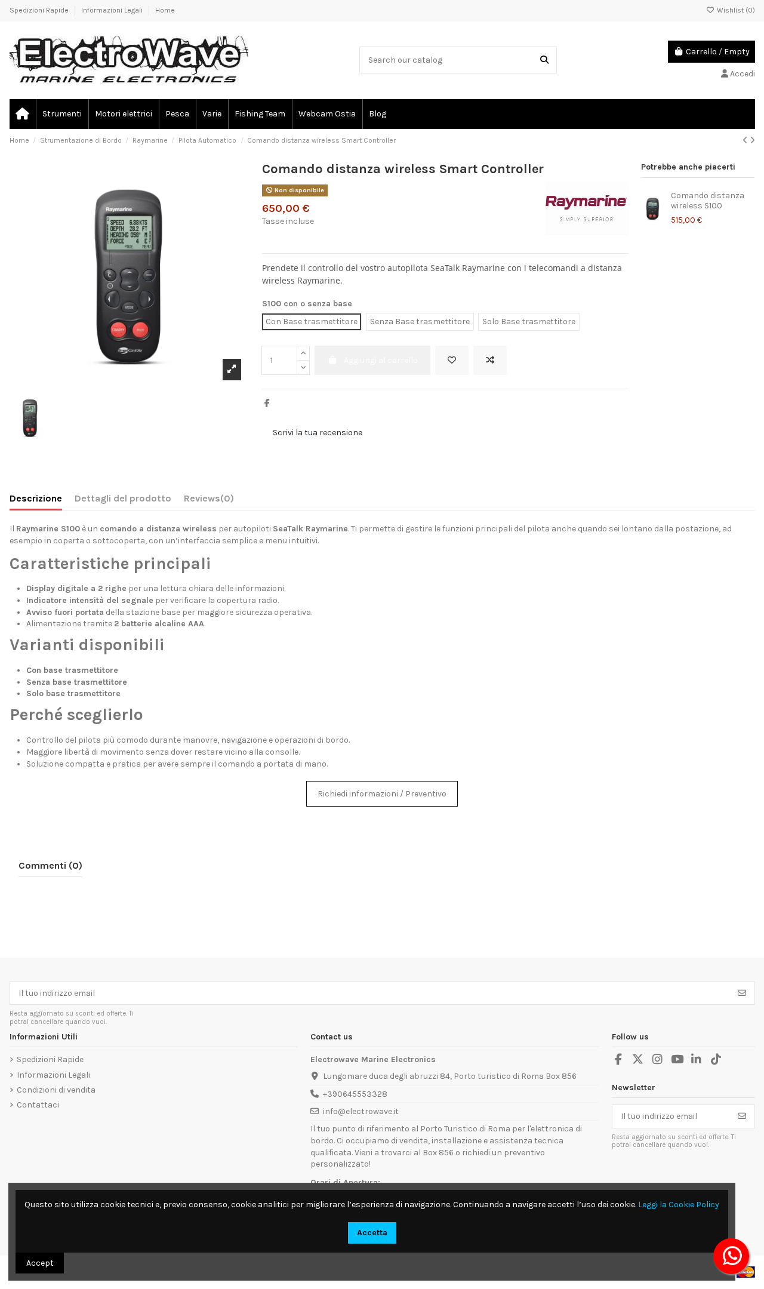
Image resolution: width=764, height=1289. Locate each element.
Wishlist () (735, 10)
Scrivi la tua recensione (317, 432)
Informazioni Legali (112, 10)
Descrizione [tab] (36, 498)
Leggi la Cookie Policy (678, 1204)
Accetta (372, 1233)
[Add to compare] (490, 360)
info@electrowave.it (361, 1111)
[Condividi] (267, 403)
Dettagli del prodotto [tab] (123, 498)
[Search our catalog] (544, 60)
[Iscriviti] (741, 993)
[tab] (209, 501)
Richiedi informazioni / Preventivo (382, 794)
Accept (40, 1263)
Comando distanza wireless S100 (707, 200)
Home (165, 10)
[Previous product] (746, 141)
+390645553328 (355, 1094)
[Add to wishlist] (452, 360)
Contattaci (38, 1105)
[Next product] (752, 141)
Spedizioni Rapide (40, 10)
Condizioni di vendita (56, 1090)
